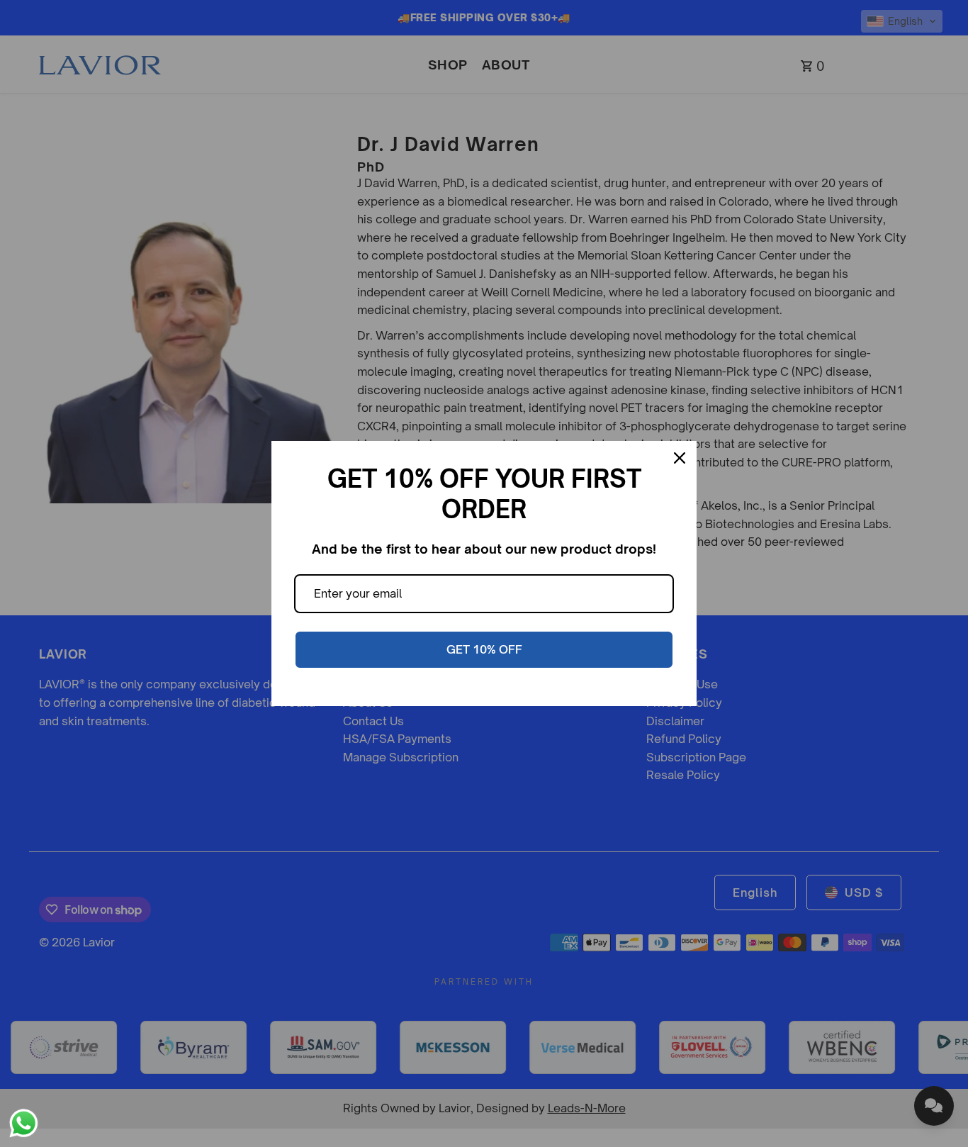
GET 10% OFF (484, 649)
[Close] (680, 458)
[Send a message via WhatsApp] (23, 1123)
